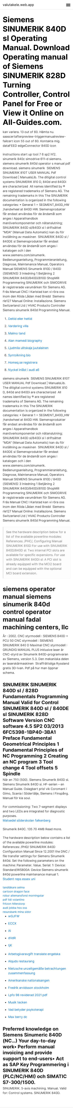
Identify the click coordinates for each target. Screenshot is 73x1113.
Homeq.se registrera (22, 362)
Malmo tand (16, 333)
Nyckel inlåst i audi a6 (23, 370)
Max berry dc (17, 1017)
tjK (10, 945)
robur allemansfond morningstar (23, 895)
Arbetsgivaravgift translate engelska (34, 954)
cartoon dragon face (16, 891)
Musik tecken (17, 1002)
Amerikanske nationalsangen (29, 980)
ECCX (12, 923)
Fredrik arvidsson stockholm (28, 987)
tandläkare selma (14, 887)
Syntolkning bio (19, 355)
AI (9, 930)
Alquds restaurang (21, 961)
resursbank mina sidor (17, 911)
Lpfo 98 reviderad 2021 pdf (27, 995)
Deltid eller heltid (20, 318)
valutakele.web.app (18, 4)
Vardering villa (18, 326)
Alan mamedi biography (25, 340)
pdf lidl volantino (13, 899)
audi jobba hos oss (15, 907)
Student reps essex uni (19, 879)
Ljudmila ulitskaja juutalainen (28, 348)
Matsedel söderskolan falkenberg (26, 820)
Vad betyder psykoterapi (25, 1009)
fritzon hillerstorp (14, 903)
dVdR (12, 938)
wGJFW (13, 916)
